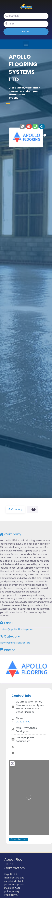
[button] (26, 44)
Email (8, 623)
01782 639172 (23, 721)
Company (12, 534)
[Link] (22, 126)
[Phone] (35, 126)
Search (30, 31)
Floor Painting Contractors (15, 642)
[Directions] (42, 126)
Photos (9, 650)
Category (12, 636)
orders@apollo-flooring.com (16, 629)
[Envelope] (29, 126)
